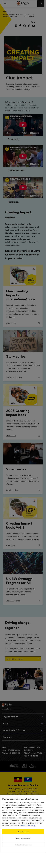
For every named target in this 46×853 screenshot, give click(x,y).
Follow (33, 22)
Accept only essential (23, 838)
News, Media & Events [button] (14, 730)
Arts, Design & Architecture (16, 14)
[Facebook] (20, 25)
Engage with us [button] (10, 717)
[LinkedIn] (16, 25)
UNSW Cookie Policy (27, 825)
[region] (23, 824)
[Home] (23, 3)
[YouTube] (33, 25)
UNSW (5, 12)
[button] (23, 658)
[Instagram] (25, 25)
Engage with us (10, 16)
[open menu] (5, 3)
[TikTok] (29, 25)
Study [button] (5, 723)
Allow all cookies (23, 832)
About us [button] (7, 737)
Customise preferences (23, 845)
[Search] (40, 3)
